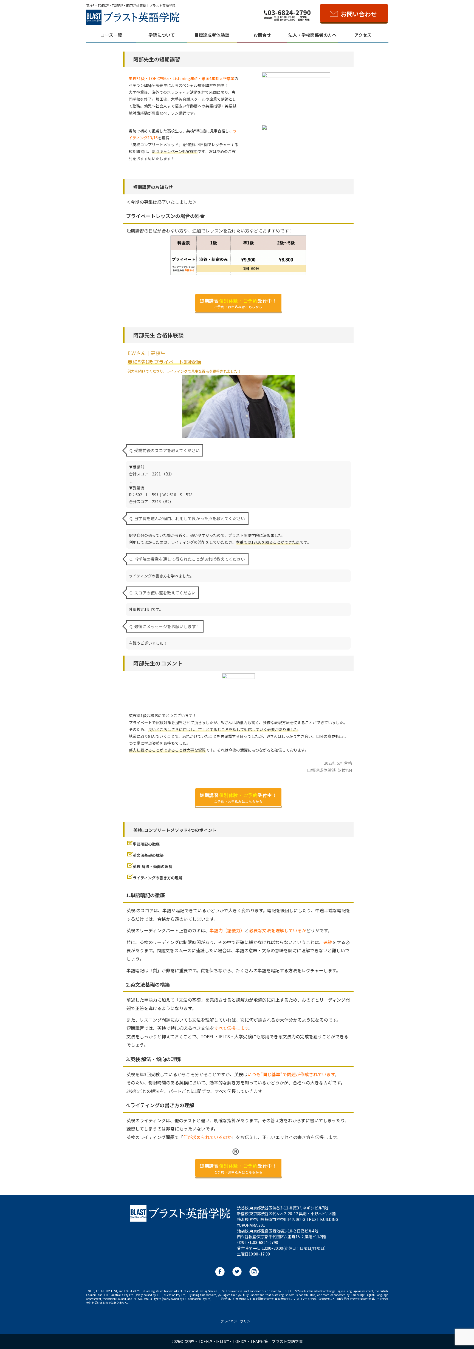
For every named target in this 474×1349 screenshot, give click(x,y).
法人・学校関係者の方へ (312, 35)
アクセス (362, 35)
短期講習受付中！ (238, 304)
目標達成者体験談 (211, 35)
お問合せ (262, 35)
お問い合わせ (359, 13)
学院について (161, 35)
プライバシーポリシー (237, 1321)
